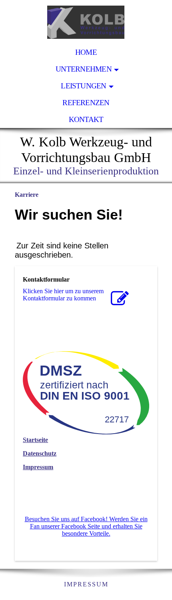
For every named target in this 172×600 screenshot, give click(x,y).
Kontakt (86, 119)
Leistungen (83, 86)
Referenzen (85, 102)
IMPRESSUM (86, 584)
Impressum (38, 467)
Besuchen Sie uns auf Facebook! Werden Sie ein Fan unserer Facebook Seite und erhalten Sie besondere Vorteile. (86, 526)
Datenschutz (39, 453)
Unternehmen (84, 69)
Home (86, 52)
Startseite (35, 439)
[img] (86, 22)
